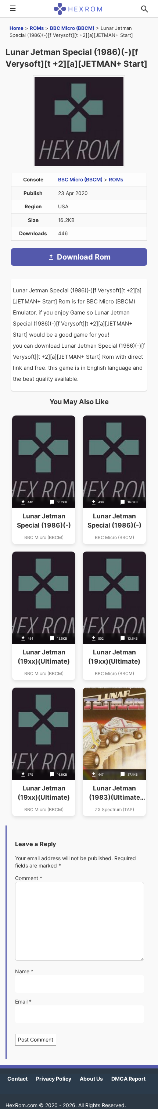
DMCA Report (128, 1078)
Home (17, 28)
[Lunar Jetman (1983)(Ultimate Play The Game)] (114, 752)
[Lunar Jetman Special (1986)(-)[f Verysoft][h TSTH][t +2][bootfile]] (114, 480)
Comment (28, 878)
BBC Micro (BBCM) (72, 28)
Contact (17, 1078)
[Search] (144, 9)
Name (24, 971)
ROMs (37, 28)
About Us (91, 1078)
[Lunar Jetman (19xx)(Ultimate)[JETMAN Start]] (114, 616)
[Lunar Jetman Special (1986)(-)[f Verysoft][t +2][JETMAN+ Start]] (43, 480)
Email (23, 1001)
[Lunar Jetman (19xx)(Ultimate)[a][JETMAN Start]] (43, 616)
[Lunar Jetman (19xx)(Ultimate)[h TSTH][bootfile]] (43, 752)
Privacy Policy (53, 1078)
